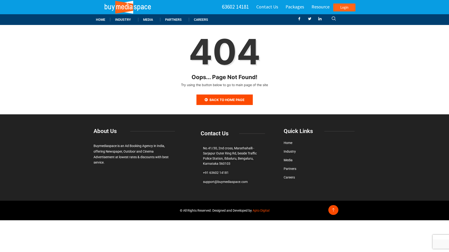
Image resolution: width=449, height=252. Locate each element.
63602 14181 (235, 6)
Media (148, 19)
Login (344, 7)
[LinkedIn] (321, 18)
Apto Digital (261, 210)
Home (100, 19)
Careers (201, 19)
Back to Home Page (227, 100)
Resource (320, 7)
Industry (123, 19)
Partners (173, 19)
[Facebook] (301, 18)
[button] (333, 19)
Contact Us (267, 7)
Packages (295, 7)
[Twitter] (311, 18)
